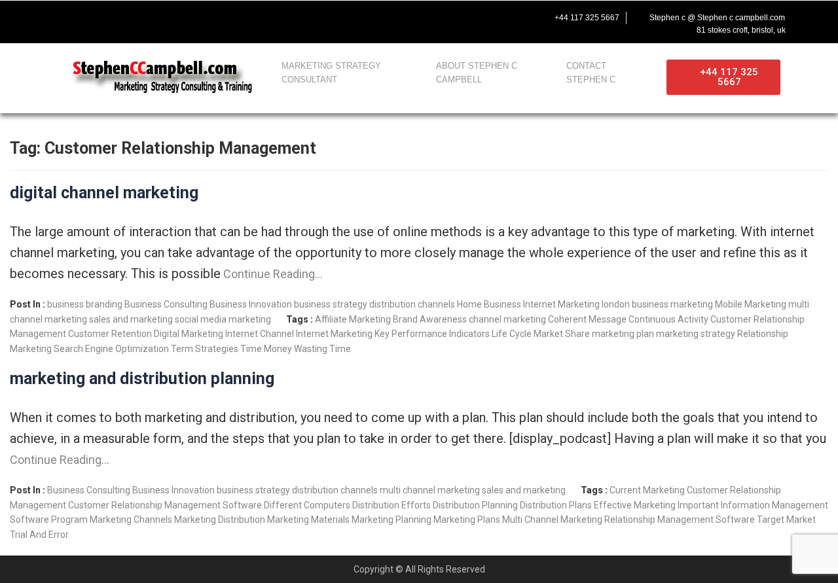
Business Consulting (166, 304)
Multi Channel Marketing (552, 519)
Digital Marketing (188, 333)
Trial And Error (39, 534)
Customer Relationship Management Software (165, 505)
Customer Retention (110, 333)
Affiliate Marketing (353, 319)
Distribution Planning (475, 505)
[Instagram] (145, 17)
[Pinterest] (172, 17)
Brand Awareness (430, 319)
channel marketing (507, 319)
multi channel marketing (430, 490)
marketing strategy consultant (331, 72)
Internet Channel (259, 333)
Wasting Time (322, 349)
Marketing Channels (131, 519)
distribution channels (412, 304)
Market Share (562, 333)
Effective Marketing (635, 505)
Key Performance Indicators (432, 333)
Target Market (786, 519)
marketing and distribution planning (142, 378)
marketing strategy (695, 333)
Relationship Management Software (679, 519)
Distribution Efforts (391, 505)
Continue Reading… (272, 274)
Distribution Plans (556, 505)
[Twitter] (90, 17)
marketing (691, 304)
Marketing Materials (308, 519)
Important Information (724, 505)
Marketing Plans (466, 519)
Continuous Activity (668, 319)
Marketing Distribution (219, 519)
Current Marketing (647, 490)
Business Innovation (251, 304)
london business (635, 304)
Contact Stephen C (590, 72)
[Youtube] (117, 17)
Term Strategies (204, 349)
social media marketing (223, 319)
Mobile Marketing (750, 304)
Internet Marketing (561, 304)
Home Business (489, 304)
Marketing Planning (391, 519)
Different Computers (307, 505)
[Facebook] (62, 17)
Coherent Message (587, 319)
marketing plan (623, 333)
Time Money (266, 349)
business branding (84, 304)
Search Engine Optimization (111, 349)
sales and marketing (131, 319)
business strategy (330, 304)
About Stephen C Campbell (476, 72)
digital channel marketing (104, 192)
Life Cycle (512, 333)
